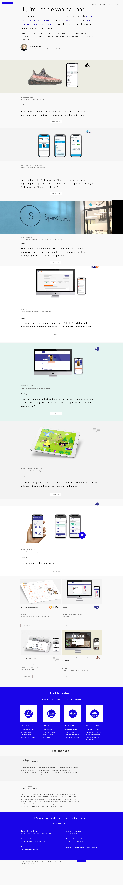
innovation (49, 20)
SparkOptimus (44, 36)
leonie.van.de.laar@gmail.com (29, 861)
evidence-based (43, 24)
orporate (37, 20)
